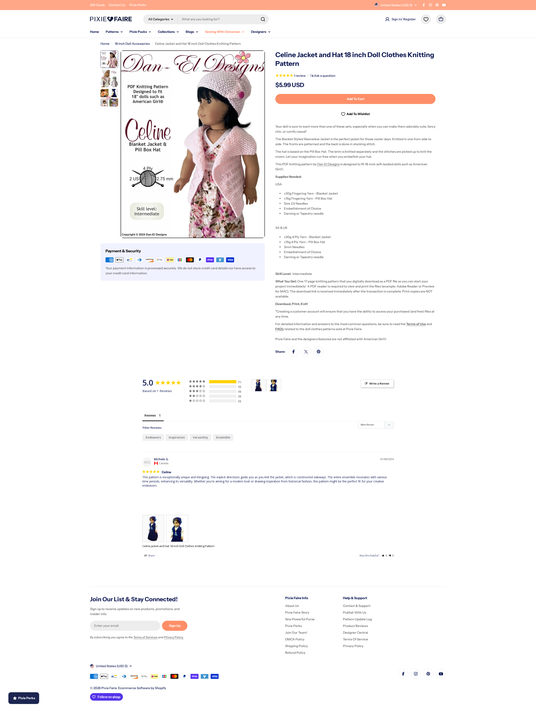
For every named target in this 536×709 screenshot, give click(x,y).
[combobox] (206, 19)
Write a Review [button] (379, 383)
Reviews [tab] (150, 415)
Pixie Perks (137, 5)
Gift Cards (97, 5)
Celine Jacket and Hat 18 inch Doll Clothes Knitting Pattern (178, 546)
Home (105, 44)
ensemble (223, 437)
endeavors (153, 437)
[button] (384, 555)
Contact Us (117, 5)
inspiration (177, 437)
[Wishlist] (426, 19)
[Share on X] (306, 352)
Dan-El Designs (328, 164)
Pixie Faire (109, 688)
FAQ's (279, 329)
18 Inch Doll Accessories (132, 44)
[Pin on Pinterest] (319, 352)
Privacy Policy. (174, 637)
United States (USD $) (396, 5)
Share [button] (151, 555)
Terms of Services (145, 637)
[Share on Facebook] (294, 352)
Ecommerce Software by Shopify (142, 688)
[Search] (262, 19)
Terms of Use (416, 324)
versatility (200, 437)
